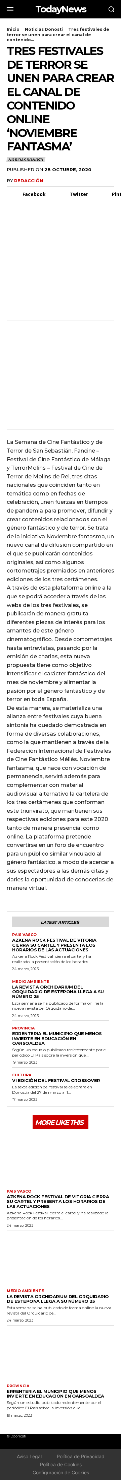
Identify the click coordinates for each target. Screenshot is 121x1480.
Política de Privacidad (81, 1456)
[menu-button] (10, 9)
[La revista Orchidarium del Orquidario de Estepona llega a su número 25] (60, 1258)
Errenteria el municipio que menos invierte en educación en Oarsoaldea (57, 1038)
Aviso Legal (29, 1456)
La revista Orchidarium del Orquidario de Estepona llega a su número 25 (58, 991)
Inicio (13, 29)
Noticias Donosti (44, 29)
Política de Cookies (61, 1464)
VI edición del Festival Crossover (56, 1080)
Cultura (21, 1075)
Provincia (23, 1028)
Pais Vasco (24, 935)
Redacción (28, 180)
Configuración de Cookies (61, 1472)
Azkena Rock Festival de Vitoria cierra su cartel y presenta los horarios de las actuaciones (54, 944)
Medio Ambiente (30, 982)
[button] (111, 9)
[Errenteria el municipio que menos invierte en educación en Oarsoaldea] (60, 1353)
